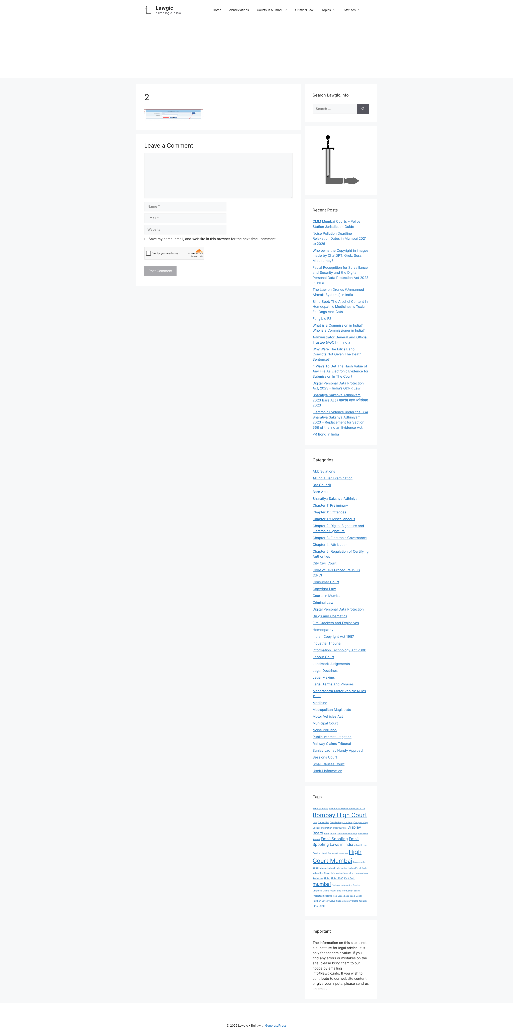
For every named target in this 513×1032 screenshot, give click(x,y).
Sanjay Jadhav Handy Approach (338, 750)
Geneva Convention (338, 853)
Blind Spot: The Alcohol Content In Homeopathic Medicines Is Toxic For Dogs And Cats (340, 307)
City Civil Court (324, 563)
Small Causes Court (328, 764)
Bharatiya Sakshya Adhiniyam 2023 (347, 808)
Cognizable (335, 822)
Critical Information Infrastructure (329, 828)
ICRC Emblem (319, 868)
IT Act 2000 (337, 878)
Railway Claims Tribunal (332, 744)
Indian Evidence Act (337, 868)
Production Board (351, 890)
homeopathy (359, 862)
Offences (317, 890)
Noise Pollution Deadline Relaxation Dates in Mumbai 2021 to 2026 (340, 238)
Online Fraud (329, 890)
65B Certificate (320, 808)
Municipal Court (325, 723)
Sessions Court (325, 757)
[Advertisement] (256, 50)
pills (339, 890)
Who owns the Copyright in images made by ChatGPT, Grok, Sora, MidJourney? (341, 255)
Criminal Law (304, 10)
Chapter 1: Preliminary (330, 505)
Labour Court (323, 657)
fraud (324, 853)
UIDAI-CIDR (319, 906)
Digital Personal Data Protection (338, 609)
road (352, 896)
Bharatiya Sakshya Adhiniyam (337, 499)
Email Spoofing (334, 839)
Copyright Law (324, 589)
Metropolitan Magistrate (332, 710)
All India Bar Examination (332, 478)
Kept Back (349, 878)
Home (217, 10)
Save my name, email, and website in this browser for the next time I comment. (213, 239)
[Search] (363, 109)
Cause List (323, 822)
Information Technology (343, 873)
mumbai (322, 884)
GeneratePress (276, 1025)
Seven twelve (328, 901)
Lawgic (164, 8)
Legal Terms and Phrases (333, 684)
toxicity (363, 901)
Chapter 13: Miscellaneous (334, 519)
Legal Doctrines (325, 671)
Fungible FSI (322, 319)
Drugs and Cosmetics (330, 616)
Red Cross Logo (341, 896)
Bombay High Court (340, 815)
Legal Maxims (324, 677)
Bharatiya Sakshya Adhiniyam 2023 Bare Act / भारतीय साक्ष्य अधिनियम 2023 (340, 400)
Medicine (320, 703)
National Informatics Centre (346, 885)
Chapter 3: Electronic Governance (340, 538)
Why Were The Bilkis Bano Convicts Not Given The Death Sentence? (337, 354)
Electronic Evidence (347, 833)
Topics (326, 10)
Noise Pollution (325, 730)
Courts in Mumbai (269, 10)
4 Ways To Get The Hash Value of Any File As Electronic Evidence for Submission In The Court (340, 371)
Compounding (360, 822)
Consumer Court (326, 582)
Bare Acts (320, 492)
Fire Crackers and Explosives (336, 623)
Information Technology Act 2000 (339, 650)
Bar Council (322, 485)
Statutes (350, 10)
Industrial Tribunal (327, 643)
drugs (333, 833)
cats (315, 822)
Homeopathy (323, 630)
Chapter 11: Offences (329, 512)
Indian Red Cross (321, 873)
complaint (347, 822)
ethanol (358, 845)
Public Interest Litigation (332, 737)
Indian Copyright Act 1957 (333, 637)
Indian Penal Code (357, 868)
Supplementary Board (347, 901)
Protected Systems (322, 896)
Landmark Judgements (331, 664)
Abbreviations (239, 10)
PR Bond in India (326, 434)
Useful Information (327, 771)
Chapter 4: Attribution (330, 545)
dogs (326, 833)
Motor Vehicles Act (328, 716)
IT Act (327, 878)
